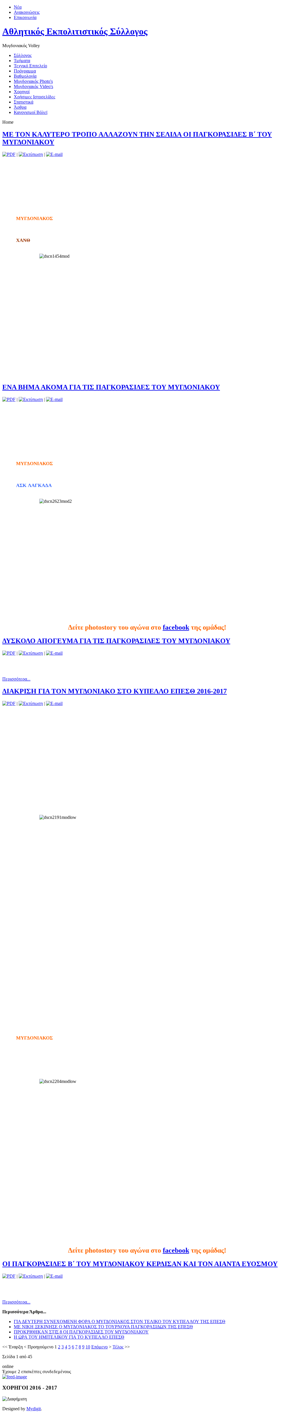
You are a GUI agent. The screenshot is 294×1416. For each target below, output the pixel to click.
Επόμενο (99, 1346)
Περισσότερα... (16, 679)
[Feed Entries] (14, 1376)
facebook (176, 627)
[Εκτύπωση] (31, 154)
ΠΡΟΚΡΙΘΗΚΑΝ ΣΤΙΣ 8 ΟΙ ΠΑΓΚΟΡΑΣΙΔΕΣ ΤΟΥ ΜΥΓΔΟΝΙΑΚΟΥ (81, 1331)
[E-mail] (54, 154)
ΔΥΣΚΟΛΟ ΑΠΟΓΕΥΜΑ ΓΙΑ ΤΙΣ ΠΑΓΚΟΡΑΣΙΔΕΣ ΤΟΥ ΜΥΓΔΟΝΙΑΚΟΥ (116, 641)
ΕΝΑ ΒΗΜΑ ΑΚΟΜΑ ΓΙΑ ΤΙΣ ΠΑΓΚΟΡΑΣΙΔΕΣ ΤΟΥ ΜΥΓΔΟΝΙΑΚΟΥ (111, 387)
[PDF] (9, 154)
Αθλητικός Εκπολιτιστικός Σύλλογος (75, 31)
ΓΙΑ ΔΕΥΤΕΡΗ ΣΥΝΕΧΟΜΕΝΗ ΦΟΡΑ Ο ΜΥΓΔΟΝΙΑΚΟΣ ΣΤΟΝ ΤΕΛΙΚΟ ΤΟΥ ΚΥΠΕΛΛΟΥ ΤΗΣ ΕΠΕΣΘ (119, 1321)
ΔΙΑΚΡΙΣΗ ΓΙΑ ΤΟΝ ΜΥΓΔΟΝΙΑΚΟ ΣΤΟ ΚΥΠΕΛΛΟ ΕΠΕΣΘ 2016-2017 (114, 691)
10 (88, 1346)
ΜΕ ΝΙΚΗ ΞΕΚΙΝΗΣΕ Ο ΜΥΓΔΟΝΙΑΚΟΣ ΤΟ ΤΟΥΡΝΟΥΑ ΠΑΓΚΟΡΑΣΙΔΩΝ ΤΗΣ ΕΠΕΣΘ (103, 1326)
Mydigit (33, 1408)
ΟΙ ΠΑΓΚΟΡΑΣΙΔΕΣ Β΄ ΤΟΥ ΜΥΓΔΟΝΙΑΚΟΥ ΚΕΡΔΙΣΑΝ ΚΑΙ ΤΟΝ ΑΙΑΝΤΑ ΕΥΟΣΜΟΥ (140, 1264)
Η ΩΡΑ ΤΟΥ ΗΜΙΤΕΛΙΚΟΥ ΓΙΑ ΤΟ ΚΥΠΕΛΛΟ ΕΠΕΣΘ (69, 1337)
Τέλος (118, 1346)
